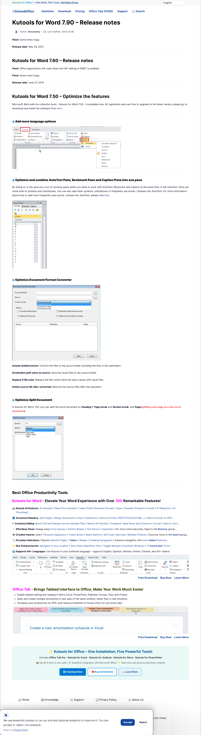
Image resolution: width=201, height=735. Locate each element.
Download (64, 11)
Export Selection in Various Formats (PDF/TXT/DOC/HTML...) (111, 517)
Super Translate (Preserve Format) (135, 508)
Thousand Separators (55, 534)
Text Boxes (93, 529)
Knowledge (51, 699)
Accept (127, 722)
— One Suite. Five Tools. (45, 2)
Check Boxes (76, 534)
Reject (143, 722)
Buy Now (165, 577)
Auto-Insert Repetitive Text (86, 545)
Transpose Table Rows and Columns (130, 523)
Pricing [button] (79, 11)
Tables (73, 540)
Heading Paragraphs (101, 540)
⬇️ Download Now (72, 671)
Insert (176, 534)
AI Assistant (46, 508)
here (59, 108)
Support (122, 11)
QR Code (109, 534)
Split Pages (45, 517)
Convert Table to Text (165, 523)
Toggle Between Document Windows (123, 545)
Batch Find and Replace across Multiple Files (60, 523)
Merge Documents (64, 517)
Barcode (120, 534)
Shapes (83, 540)
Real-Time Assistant (66, 508)
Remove (162, 529)
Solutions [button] (47, 11)
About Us (137, 699)
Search (140, 11)
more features (154, 540)
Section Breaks (76, 529)
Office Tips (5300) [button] (101, 11)
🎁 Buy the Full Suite (102, 671)
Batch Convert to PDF (159, 517)
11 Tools (158, 545)
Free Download (147, 577)
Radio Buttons (93, 534)
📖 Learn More (130, 671)
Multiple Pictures (137, 534)
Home (25, 699)
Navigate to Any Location (54, 545)
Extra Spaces (58, 529)
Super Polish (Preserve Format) (96, 508)
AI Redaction (164, 508)
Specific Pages (58, 540)
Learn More (181, 577)
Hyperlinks (107, 529)
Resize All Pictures (97, 523)
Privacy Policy (108, 699)
